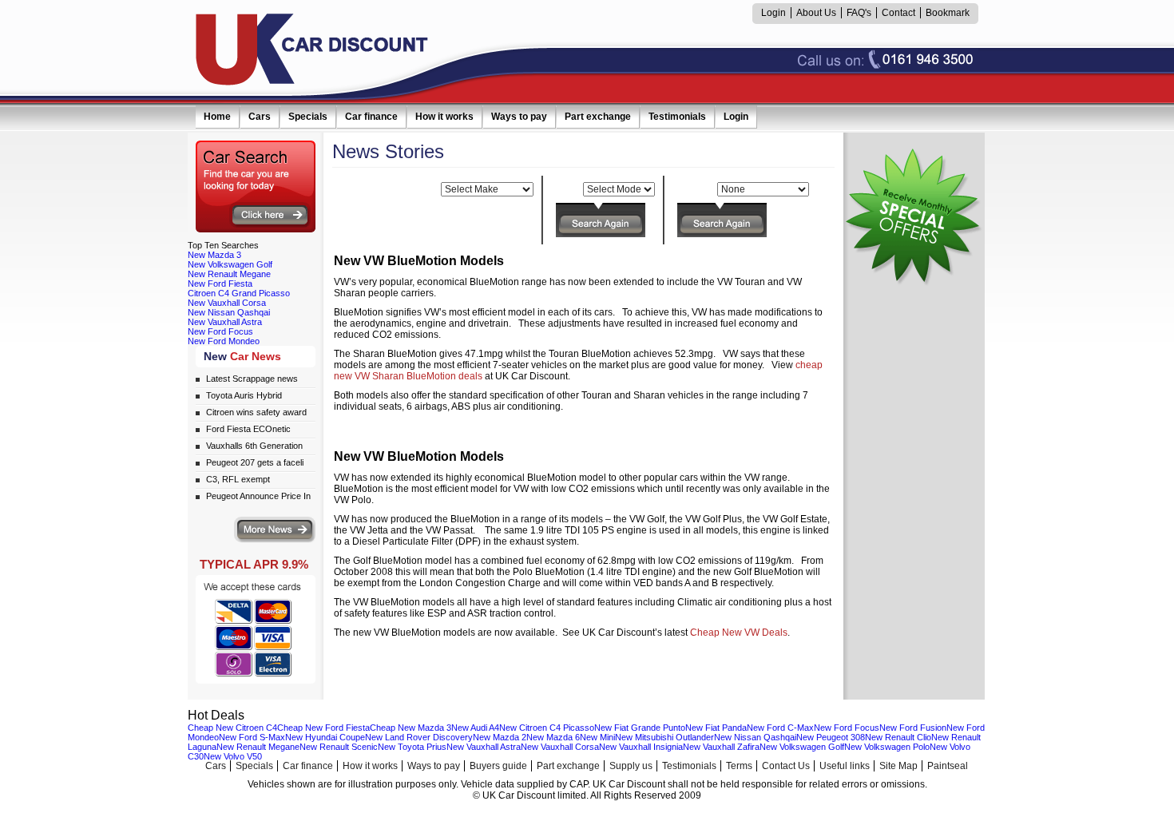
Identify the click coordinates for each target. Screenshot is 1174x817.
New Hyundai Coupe (325, 737)
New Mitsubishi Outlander (664, 737)
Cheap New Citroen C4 (232, 727)
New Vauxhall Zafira (721, 747)
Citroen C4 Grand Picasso (239, 293)
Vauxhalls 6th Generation (254, 445)
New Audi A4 (475, 727)
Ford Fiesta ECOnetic (248, 429)
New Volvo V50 (233, 756)
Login (773, 12)
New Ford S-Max (252, 737)
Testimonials (677, 116)
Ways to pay (519, 116)
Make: (425, 189)
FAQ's (859, 12)
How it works (444, 116)
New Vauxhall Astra (225, 322)
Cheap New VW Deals (738, 632)
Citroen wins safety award (256, 412)
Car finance (371, 116)
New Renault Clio (898, 737)
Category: (693, 189)
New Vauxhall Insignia (641, 747)
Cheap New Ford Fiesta (323, 727)
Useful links (844, 765)
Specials (307, 116)
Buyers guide (498, 765)
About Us (816, 12)
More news (274, 530)
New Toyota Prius (412, 747)
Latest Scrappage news (252, 378)
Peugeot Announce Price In (258, 496)
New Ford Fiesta (220, 283)
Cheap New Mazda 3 (410, 727)
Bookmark (948, 12)
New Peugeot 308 (830, 737)
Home (217, 116)
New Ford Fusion (912, 727)
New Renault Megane (229, 274)
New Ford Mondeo (224, 341)
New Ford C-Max (780, 727)
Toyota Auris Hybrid (244, 395)
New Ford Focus (220, 331)
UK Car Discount (312, 49)
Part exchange (598, 116)
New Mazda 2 (499, 737)
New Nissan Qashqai (229, 312)
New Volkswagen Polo (887, 747)
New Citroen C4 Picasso (546, 727)
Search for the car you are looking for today (255, 186)
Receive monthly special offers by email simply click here (912, 217)
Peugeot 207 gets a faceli (254, 462)
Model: (566, 189)
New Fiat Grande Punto (639, 727)
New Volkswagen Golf (230, 264)
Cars (259, 116)
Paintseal (947, 765)
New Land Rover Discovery (419, 737)
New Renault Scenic (338, 747)
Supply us (630, 765)
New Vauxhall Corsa (227, 302)
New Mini (597, 737)
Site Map (898, 765)
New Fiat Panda (716, 727)
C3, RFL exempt (238, 479)
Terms (739, 765)
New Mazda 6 (553, 737)
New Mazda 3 (214, 255)
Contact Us (786, 765)
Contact (898, 12)
